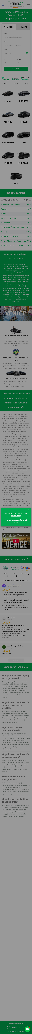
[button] (27, 1029)
